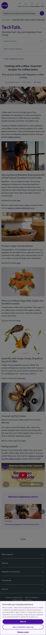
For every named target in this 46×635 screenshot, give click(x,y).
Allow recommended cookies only (23, 627)
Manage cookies (23, 632)
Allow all (23, 622)
